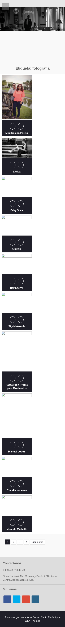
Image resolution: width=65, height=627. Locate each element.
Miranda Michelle (16, 529)
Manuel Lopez (16, 451)
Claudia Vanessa (17, 490)
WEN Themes (32, 620)
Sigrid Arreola (16, 326)
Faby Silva (16, 210)
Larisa (16, 171)
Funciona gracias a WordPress (22, 617)
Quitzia (16, 248)
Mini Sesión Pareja (16, 132)
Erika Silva (16, 287)
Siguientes (37, 542)
